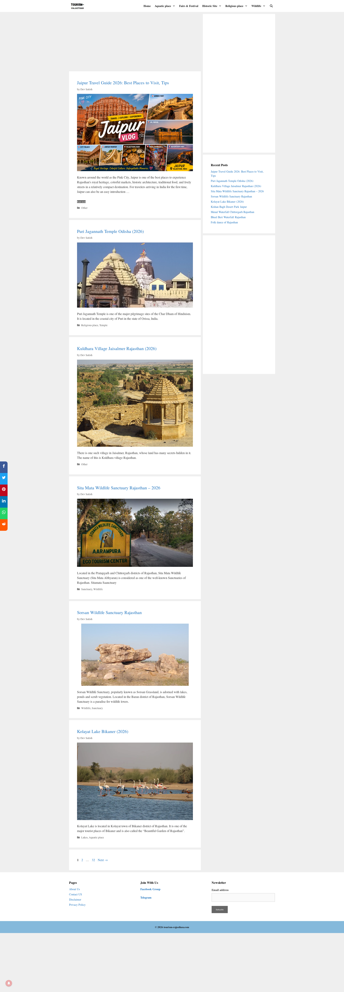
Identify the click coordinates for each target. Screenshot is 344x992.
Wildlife (256, 6)
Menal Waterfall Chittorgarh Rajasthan (232, 212)
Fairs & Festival (188, 6)
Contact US (75, 894)
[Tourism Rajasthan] (79, 6)
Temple (103, 325)
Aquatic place (163, 6)
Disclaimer (75, 899)
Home (147, 6)
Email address (220, 890)
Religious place (234, 6)
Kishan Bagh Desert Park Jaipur (229, 207)
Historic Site (209, 6)
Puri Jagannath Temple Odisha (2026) (110, 231)
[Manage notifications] (9, 983)
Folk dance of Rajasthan (224, 222)
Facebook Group (150, 889)
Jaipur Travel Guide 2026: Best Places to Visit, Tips (123, 82)
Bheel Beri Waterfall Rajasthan (228, 217)
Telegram (145, 897)
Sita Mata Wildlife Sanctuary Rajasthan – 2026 (118, 488)
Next (103, 860)
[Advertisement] (135, 42)
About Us (74, 889)
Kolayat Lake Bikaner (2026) (102, 731)
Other (84, 208)
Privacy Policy (77, 905)
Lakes (84, 837)
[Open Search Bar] (271, 6)
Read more (81, 201)
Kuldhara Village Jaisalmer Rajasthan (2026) (116, 348)
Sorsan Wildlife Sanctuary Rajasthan (110, 612)
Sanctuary (86, 589)
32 (94, 860)
